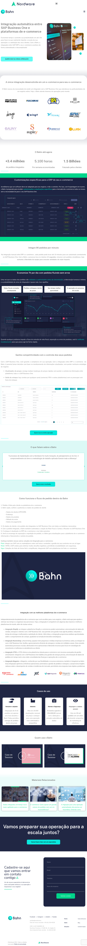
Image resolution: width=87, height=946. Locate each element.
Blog (79, 922)
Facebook (32, 917)
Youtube (54, 917)
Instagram (40, 917)
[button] (56, 3)
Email (48, 870)
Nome (49, 862)
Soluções (66, 926)
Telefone (49, 878)
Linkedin (47, 917)
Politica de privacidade (20, 944)
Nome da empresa (52, 886)
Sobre (65, 922)
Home (65, 919)
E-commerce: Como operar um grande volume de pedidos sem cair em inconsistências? (43, 807)
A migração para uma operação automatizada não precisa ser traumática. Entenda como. (72, 807)
